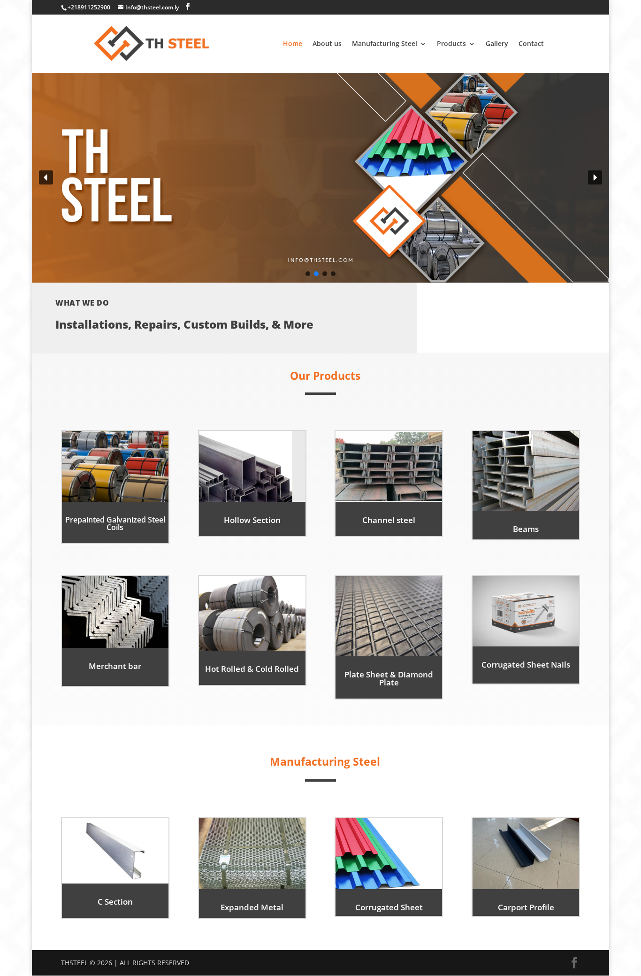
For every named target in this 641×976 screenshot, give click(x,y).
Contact (531, 44)
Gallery (497, 44)
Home (292, 44)
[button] (46, 177)
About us (327, 44)
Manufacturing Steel (384, 44)
